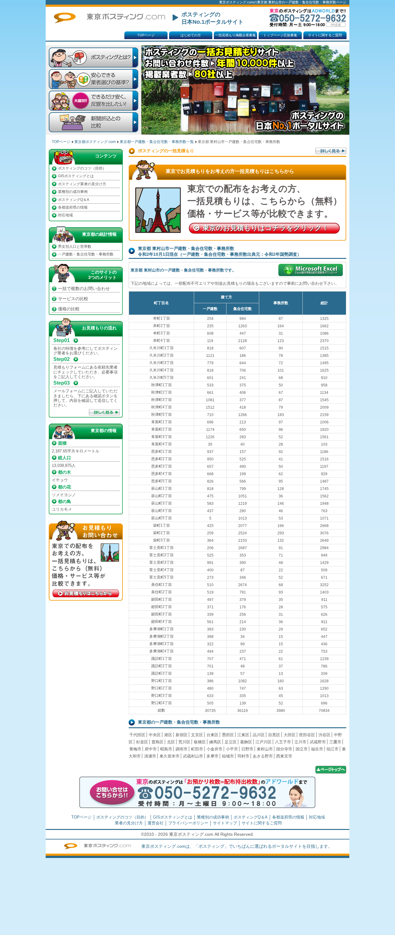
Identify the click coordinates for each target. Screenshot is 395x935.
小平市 (232, 749)
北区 (171, 742)
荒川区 (184, 742)
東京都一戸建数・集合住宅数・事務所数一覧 (157, 142)
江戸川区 (264, 742)
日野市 (247, 749)
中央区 (155, 735)
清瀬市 (150, 756)
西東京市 (284, 756)
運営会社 (156, 823)
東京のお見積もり (265, 228)
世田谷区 (307, 735)
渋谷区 (324, 735)
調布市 (182, 749)
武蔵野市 (318, 742)
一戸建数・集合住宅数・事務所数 (86, 254)
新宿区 (182, 735)
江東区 (243, 735)
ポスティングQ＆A (73, 200)
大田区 (290, 735)
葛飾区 (246, 742)
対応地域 (65, 215)
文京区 (197, 735)
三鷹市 (335, 742)
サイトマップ (225, 823)
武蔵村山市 (193, 756)
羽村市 (243, 756)
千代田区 (137, 735)
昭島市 (166, 749)
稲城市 (228, 756)
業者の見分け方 (129, 823)
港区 (168, 735)
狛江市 (332, 749)
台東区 (212, 735)
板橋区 (200, 742)
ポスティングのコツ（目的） (82, 168)
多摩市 (212, 756)
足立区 (231, 742)
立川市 (300, 742)
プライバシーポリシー (188, 823)
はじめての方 (191, 35)
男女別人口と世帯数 (74, 246)
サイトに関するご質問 (325, 35)
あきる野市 (263, 756)
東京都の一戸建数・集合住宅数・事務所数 (179, 722)
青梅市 (135, 749)
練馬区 (215, 742)
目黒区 (274, 735)
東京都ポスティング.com (95, 142)
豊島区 (158, 742)
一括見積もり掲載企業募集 (235, 35)
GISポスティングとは (76, 176)
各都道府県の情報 (73, 207)
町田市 (197, 749)
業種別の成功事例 (73, 192)
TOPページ (146, 35)
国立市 (302, 749)
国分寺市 (284, 749)
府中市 (151, 749)
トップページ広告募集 (280, 35)
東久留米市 (170, 756)
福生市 (317, 749)
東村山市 (265, 749)
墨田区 (228, 735)
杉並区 (142, 742)
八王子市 (283, 742)
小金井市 (214, 749)
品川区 (259, 735)
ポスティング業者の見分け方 (82, 184)
